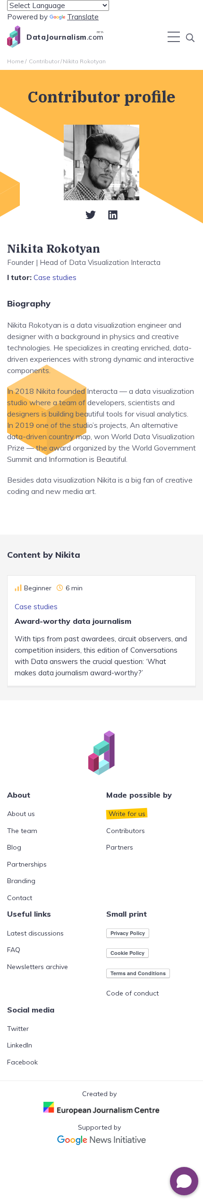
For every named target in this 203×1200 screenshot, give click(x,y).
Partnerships (27, 864)
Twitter (18, 1028)
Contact (19, 898)
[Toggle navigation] (174, 37)
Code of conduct (132, 993)
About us (21, 813)
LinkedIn (19, 1045)
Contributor (44, 61)
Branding (21, 881)
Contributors (125, 830)
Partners (119, 847)
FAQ (13, 949)
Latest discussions (35, 933)
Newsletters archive (37, 966)
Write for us (127, 813)
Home (15, 61)
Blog (14, 847)
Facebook (22, 1062)
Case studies (55, 277)
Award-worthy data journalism (73, 621)
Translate (83, 16)
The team (22, 830)
